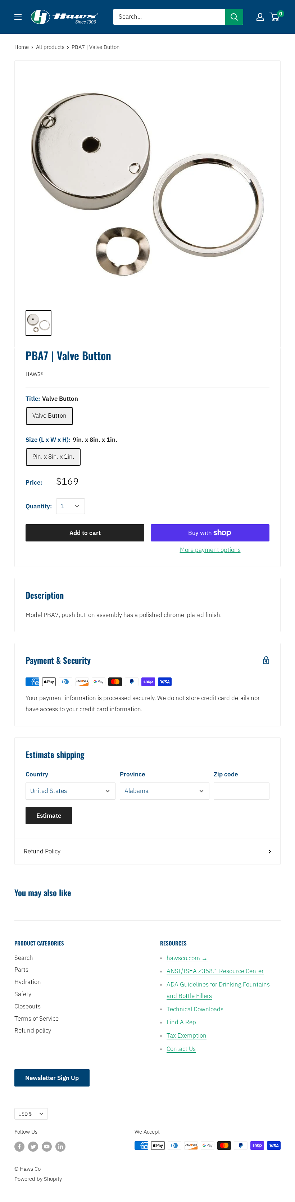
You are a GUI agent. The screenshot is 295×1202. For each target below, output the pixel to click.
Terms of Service (36, 1018)
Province (132, 774)
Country (37, 774)
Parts (21, 970)
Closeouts (27, 1006)
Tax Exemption (186, 1035)
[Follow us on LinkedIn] (60, 1146)
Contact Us (181, 1049)
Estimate (48, 816)
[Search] (234, 17)
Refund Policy (42, 851)
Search (23, 958)
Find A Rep (181, 1022)
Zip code (226, 774)
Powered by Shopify (38, 1178)
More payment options (210, 550)
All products (50, 47)
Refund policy (32, 1030)
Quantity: (39, 506)
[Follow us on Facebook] (19, 1146)
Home (21, 47)
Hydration (27, 982)
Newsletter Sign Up (52, 1078)
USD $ (25, 1113)
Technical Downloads (195, 1009)
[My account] (260, 17)
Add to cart (85, 533)
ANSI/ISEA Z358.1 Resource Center (215, 971)
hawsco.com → (187, 958)
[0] (274, 17)
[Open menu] (18, 17)
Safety (22, 994)
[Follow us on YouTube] (47, 1146)
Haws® (34, 374)
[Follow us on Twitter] (33, 1146)
